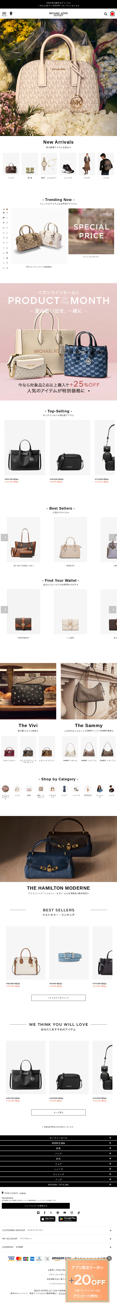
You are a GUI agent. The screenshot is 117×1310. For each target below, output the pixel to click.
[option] (25, 454)
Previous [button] (4, 537)
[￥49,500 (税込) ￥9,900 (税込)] (69, 1042)
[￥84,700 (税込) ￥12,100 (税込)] (26, 1042)
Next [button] (112, 537)
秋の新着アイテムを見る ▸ (58, 147)
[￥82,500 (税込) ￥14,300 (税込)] (26, 927)
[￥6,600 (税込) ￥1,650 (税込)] (69, 927)
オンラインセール (58, 1138)
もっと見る (58, 1112)
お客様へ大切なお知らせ (58, 1270)
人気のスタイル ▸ (61, 512)
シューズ (58, 1169)
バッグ (58, 1153)
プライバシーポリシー (58, 1274)
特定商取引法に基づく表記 (58, 1279)
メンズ (58, 1179)
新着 (58, 1148)
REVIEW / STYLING (58, 1184)
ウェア (58, 1164)
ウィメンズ (58, 1174)
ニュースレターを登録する (35, 1206)
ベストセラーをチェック (58, 998)
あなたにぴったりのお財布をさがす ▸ (60, 584)
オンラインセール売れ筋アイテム (58, 415)
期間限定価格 (58, 1143)
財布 (58, 1159)
